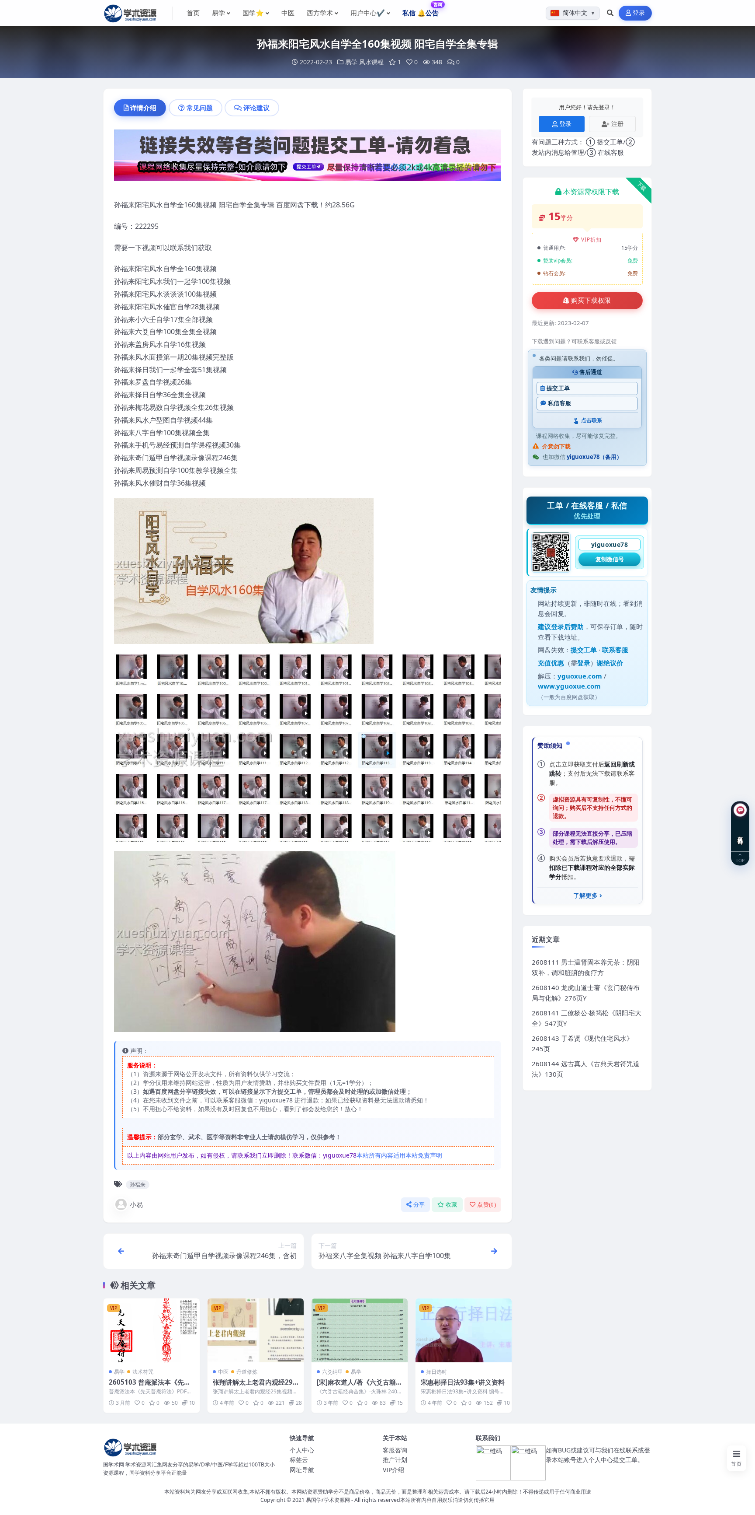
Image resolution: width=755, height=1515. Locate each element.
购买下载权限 (591, 300)
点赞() (486, 1204)
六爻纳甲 (332, 1371)
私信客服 (559, 403)
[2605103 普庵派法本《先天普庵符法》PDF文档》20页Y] (152, 1330)
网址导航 (302, 1470)
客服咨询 (395, 1450)
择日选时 (436, 1371)
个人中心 (302, 1450)
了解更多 (585, 895)
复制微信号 (610, 559)
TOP (740, 860)
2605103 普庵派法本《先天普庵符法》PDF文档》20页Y (150, 1386)
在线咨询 (740, 833)
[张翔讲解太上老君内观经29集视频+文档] (256, 1330)
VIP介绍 (393, 1470)
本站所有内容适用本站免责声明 (399, 1155)
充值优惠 (551, 662)
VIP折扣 (591, 239)
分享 (419, 1204)
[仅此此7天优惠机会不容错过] (307, 158)
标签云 (299, 1460)
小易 (136, 1204)
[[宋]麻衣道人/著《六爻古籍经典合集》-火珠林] (360, 1330)
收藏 (451, 1204)
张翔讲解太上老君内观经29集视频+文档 (253, 1386)
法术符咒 (142, 1371)
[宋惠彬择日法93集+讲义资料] (464, 1330)
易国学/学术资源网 (328, 1500)
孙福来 (137, 1184)
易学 (351, 62)
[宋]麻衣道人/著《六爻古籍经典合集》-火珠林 (359, 1386)
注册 (617, 123)
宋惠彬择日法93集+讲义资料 (463, 1382)
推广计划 (395, 1460)
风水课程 (371, 62)
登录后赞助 (567, 626)
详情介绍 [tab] (143, 107)
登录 (639, 13)
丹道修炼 (246, 1371)
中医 (223, 1371)
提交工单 (558, 388)
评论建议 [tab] (256, 107)
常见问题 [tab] (200, 107)
